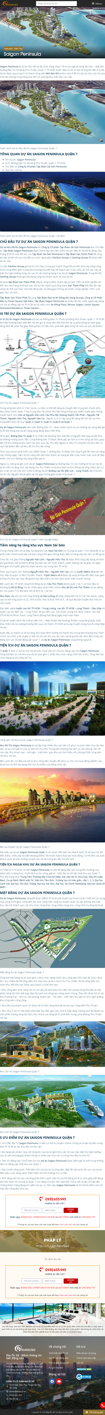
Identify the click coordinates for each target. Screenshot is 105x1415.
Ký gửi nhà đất (56, 1367)
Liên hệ (80, 1362)
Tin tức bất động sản (59, 1362)
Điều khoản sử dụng (86, 1353)
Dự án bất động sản (58, 1358)
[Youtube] (59, 1381)
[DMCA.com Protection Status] (84, 1370)
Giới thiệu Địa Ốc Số (58, 1353)
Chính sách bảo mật (67, 1224)
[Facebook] (52, 1381)
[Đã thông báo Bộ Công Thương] (83, 1379)
